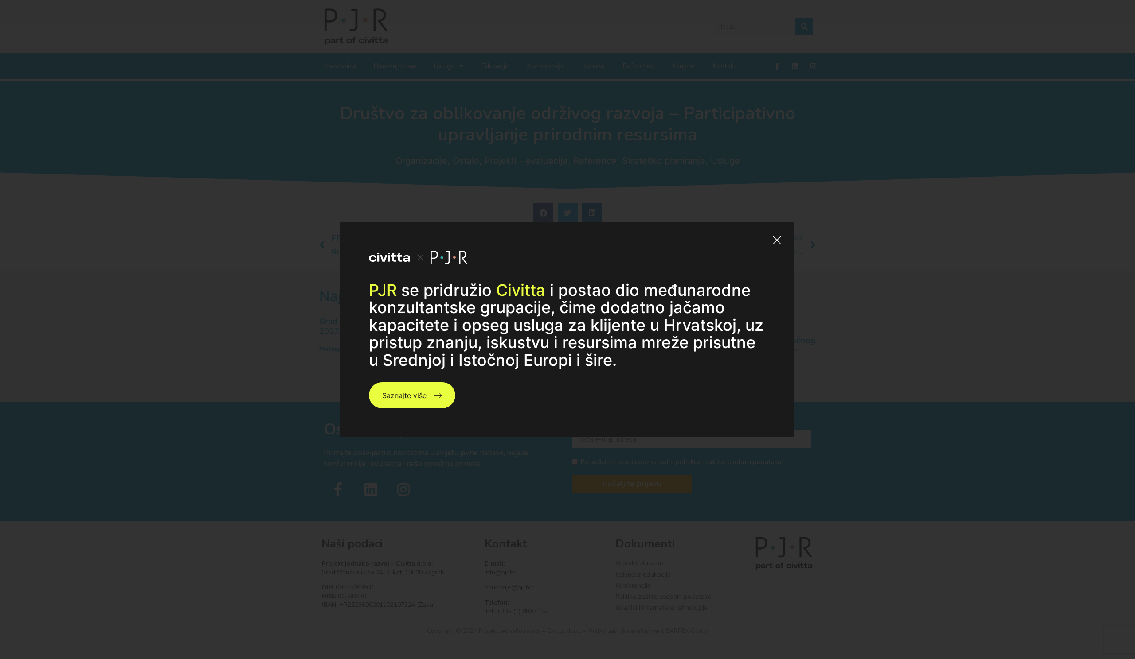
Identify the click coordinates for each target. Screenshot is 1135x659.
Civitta (520, 290)
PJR (383, 290)
